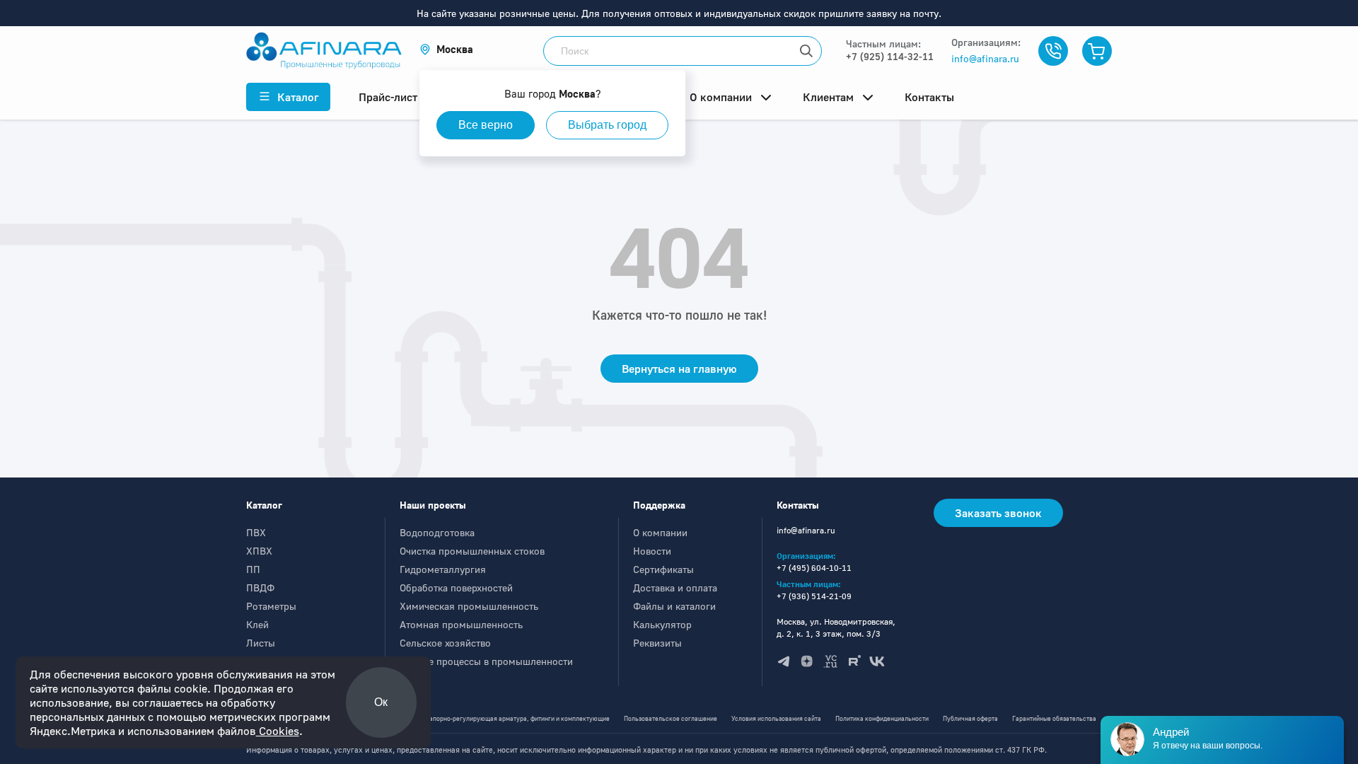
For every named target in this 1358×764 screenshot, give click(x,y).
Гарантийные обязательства (1054, 718)
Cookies (277, 731)
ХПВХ (259, 551)
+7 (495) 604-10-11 (814, 567)
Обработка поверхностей (456, 587)
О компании (660, 532)
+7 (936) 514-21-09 (814, 596)
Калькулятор (662, 624)
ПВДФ (260, 587)
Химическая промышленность (469, 606)
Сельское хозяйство (445, 643)
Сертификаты (663, 569)
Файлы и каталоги (674, 606)
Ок (381, 702)
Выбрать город (607, 125)
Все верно (485, 125)
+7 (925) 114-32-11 (890, 56)
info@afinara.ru (985, 58)
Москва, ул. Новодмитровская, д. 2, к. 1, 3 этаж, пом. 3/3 (836, 627)
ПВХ (256, 532)
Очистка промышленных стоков (472, 551)
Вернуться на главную (679, 368)
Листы (260, 643)
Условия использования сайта (776, 718)
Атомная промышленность (461, 624)
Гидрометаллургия (443, 569)
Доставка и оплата (675, 587)
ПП (253, 569)
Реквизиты (657, 643)
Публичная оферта (970, 718)
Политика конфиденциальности (882, 718)
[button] (446, 49)
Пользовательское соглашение (670, 718)
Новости (652, 551)
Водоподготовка (437, 532)
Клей (257, 624)
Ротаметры (271, 606)
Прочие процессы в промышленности (486, 661)
